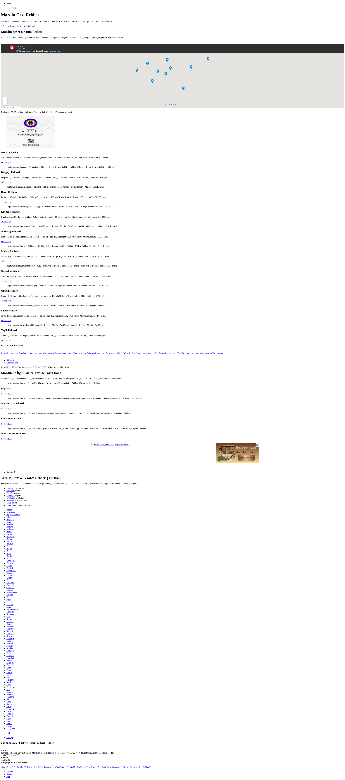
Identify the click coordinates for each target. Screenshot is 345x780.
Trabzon (9, 714)
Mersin (9, 672)
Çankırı (9, 563)
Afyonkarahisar (13, 514)
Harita (14, 8)
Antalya (9, 527)
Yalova (9, 723)
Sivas (8, 706)
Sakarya (9, 692)
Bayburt (9, 544)
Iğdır (8, 599)
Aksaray (10, 519)
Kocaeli (9, 634)
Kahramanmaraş (13, 609)
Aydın (9, 534)
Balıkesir (10, 536)
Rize (8, 689)
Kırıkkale (10, 626)
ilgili (8, 733)
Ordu (8, 685)
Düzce (9, 573)
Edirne (9, 575)
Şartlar (9, 774)
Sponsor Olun (12, 363)
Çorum (9, 565)
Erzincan (10, 580)
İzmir (8, 607)
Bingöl (9, 548)
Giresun (9, 590)
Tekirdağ (10, 709)
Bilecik (9, 546)
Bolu (8, 553)
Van (8, 721)
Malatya (9, 641)
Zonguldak (11, 728)
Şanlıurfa (10, 697)
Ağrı (8, 517)
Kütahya (10, 638)
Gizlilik (9, 772)
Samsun (9, 694)
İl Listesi (10, 360)
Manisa (9, 643)
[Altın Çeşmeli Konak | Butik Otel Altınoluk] (237, 462)
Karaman (10, 614)
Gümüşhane (11, 592)
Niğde (9, 682)
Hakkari (9, 595)
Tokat (8, 711)
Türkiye (9, 737)
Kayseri (9, 621)
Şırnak (9, 704)
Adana (9, 510)
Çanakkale (10, 561)
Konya (9, 636)
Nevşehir (10, 680)
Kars (8, 616)
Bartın (9, 539)
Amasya (9, 522)
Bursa (8, 558)
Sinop (8, 702)
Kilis (8, 624)
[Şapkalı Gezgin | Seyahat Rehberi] (110, 444)
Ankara (9, 524)
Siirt (8, 699)
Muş (8, 677)
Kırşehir (9, 631)
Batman (9, 541)
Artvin (9, 531)
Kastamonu (11, 619)
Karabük (10, 612)
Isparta (9, 602)
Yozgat (9, 726)
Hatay (9, 597)
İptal (8, 776)
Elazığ (9, 578)
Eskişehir (10, 585)
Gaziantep (10, 587)
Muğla (9, 675)
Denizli (9, 568)
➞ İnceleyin (6, 162)
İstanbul (9, 604)
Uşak (8, 719)
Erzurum (10, 582)
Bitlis (8, 551)
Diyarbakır (11, 570)
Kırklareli (10, 629)
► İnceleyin (6, 394)
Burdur (9, 556)
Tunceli (9, 716)
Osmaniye (10, 687)
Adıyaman (10, 512)
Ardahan (10, 529)
